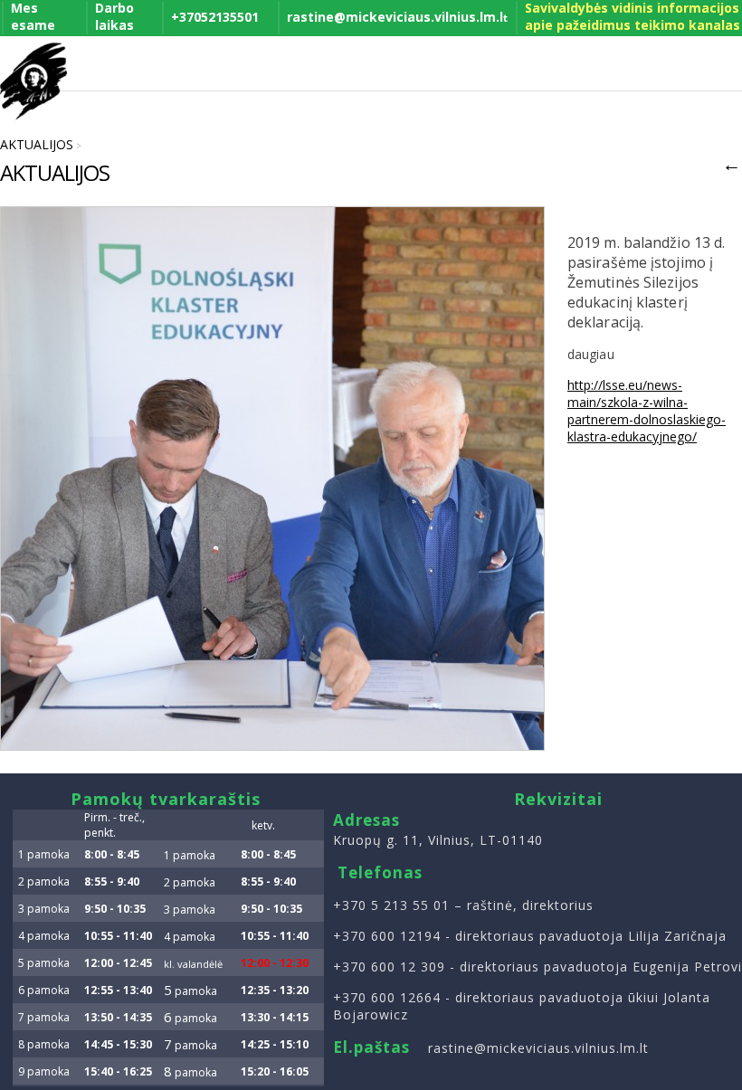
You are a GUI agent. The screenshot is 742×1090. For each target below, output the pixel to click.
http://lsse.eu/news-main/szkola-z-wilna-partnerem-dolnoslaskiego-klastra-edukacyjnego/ (646, 410)
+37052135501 (215, 16)
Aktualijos (36, 144)
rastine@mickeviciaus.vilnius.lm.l (397, 16)
